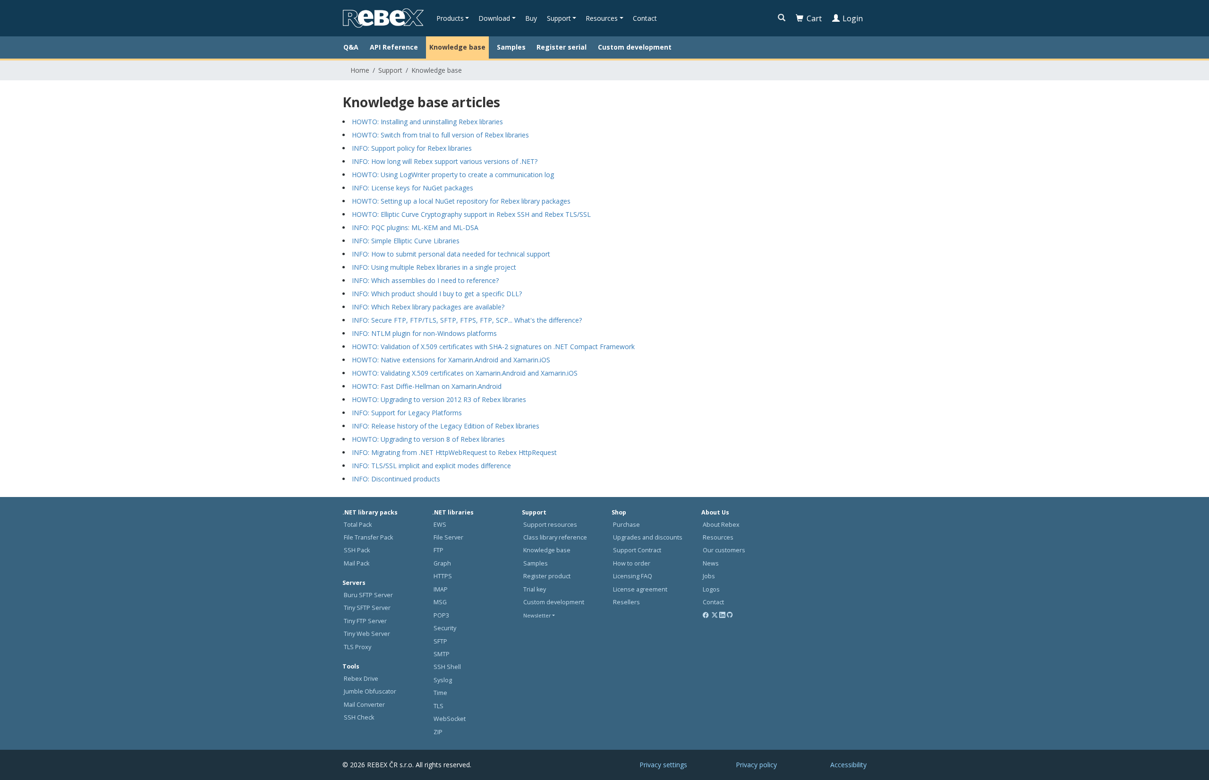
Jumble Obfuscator (370, 691)
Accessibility (848, 764)
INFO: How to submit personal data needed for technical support (451, 253)
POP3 (441, 615)
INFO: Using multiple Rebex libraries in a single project (434, 267)
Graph (442, 563)
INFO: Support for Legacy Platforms (407, 412)
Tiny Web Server (367, 634)
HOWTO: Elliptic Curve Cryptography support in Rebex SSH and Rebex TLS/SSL (471, 214)
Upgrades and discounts (647, 537)
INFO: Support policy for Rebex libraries (412, 148)
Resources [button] (602, 18)
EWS (440, 525)
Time (440, 693)
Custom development (635, 47)
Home (359, 70)
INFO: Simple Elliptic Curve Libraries (406, 240)
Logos (711, 589)
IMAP (441, 589)
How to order (631, 563)
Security (445, 628)
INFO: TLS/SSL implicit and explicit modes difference (431, 465)
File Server (448, 537)
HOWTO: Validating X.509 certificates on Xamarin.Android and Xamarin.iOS (465, 373)
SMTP (442, 654)
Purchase (626, 525)
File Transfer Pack (368, 537)
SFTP (440, 641)
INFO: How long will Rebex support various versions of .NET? (444, 161)
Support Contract (637, 550)
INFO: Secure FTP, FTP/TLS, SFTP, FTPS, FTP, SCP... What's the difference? (467, 320)
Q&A (350, 47)
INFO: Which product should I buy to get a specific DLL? (437, 293)
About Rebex (721, 525)
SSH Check (359, 717)
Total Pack (358, 525)
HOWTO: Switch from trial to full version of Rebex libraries (440, 134)
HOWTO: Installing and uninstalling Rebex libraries (427, 121)
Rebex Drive (361, 679)
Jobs (709, 576)
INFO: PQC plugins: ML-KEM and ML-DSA (415, 227)
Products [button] (450, 18)
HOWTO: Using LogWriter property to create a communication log (453, 174)
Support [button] (559, 18)
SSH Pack (357, 550)
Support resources (550, 525)
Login (853, 18)
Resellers (626, 602)
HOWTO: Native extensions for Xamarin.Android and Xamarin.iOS (451, 359)
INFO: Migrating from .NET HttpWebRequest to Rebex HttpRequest (454, 452)
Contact (645, 18)
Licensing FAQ (632, 576)
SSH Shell (447, 667)
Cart (814, 18)
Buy (531, 18)
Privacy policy (756, 764)
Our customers (724, 550)
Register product (546, 576)
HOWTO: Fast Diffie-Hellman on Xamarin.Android (427, 386)
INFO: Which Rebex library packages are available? (428, 306)
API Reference (394, 47)
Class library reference (555, 537)
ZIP (438, 732)
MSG (440, 602)
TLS (438, 706)
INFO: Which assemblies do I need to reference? (425, 280)
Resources (718, 537)
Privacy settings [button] (663, 764)
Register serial (561, 47)
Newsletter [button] (537, 615)
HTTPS (443, 576)
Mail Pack (356, 563)
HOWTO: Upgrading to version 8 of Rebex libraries (428, 439)
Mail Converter (364, 705)
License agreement (640, 589)
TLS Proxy (357, 647)
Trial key (534, 589)
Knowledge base (457, 47)
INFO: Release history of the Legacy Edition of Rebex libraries (445, 425)
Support (390, 70)
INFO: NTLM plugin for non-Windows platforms (424, 333)
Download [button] (494, 18)
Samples (511, 47)
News (711, 563)
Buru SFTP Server (368, 595)
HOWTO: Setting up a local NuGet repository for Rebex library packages (461, 201)
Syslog (443, 680)
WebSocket (450, 719)
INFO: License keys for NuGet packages (412, 187)
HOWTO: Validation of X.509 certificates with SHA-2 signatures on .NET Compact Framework (493, 346)
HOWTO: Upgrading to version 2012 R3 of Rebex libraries (439, 399)
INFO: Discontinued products (396, 478)
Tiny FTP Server (365, 621)
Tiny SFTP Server (367, 608)
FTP (438, 550)
